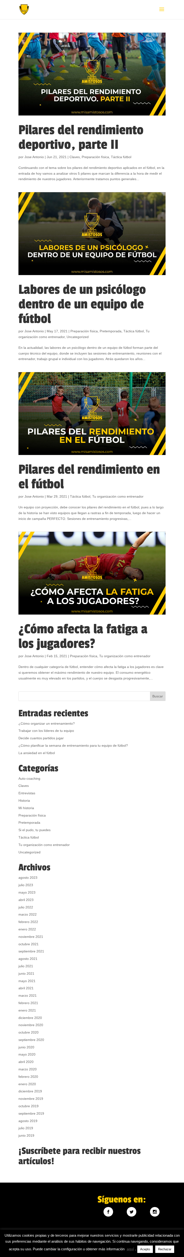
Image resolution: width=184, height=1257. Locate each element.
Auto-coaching (29, 778)
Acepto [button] (145, 1249)
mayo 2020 (26, 1054)
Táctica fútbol (121, 157)
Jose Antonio (34, 157)
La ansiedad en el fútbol (36, 753)
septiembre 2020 (31, 1040)
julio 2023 (25, 885)
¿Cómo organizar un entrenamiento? (46, 723)
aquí (130, 1249)
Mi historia (26, 808)
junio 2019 (26, 1135)
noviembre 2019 (30, 1099)
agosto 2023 (27, 877)
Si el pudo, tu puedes (34, 830)
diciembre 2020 (30, 1018)
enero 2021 (27, 1010)
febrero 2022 (28, 922)
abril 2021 (26, 988)
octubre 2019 (28, 1106)
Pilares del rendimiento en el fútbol (89, 477)
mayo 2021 (26, 981)
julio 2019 (25, 1128)
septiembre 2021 (31, 951)
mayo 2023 (26, 892)
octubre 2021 (28, 944)
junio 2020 (26, 1047)
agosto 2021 (27, 959)
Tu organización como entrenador (118, 496)
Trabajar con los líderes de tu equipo (46, 731)
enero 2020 (27, 1084)
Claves (74, 157)
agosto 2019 (27, 1121)
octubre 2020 (28, 1032)
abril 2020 (26, 1062)
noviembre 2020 (30, 1025)
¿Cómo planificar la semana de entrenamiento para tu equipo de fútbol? (73, 745)
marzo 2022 (27, 914)
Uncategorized (78, 337)
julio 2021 (25, 966)
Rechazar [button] (164, 1249)
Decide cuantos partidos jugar (41, 738)
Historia (24, 800)
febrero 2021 (28, 1003)
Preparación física (95, 157)
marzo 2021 (27, 995)
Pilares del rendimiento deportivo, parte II (81, 137)
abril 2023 (26, 900)
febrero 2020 (28, 1077)
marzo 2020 (27, 1069)
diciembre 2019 (30, 1091)
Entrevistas (26, 793)
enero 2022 (27, 929)
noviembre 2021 (30, 937)
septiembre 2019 (31, 1113)
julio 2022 (25, 907)
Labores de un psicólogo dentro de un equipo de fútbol (82, 304)
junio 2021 (26, 973)
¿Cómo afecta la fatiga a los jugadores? (83, 636)
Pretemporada (110, 331)
